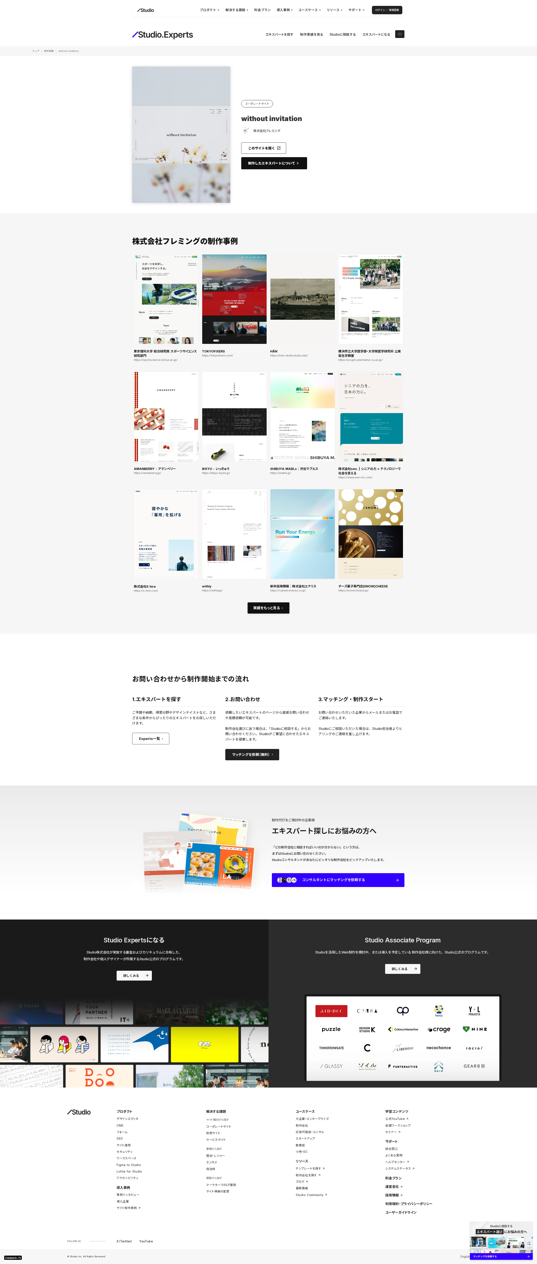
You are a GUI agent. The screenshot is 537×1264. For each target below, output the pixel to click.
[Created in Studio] (13, 1258)
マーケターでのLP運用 (221, 1185)
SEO (120, 1138)
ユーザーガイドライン (401, 1212)
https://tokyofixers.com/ (217, 355)
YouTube (146, 1241)
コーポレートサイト (218, 1126)
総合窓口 (391, 1149)
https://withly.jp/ (212, 590)
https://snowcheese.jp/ (353, 590)
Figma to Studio (129, 1165)
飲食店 (300, 1145)
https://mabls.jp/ (280, 473)
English (465, 1256)
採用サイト (213, 1133)
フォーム (122, 1132)
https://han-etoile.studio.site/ (289, 355)
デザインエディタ (127, 1119)
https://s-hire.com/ (146, 590)
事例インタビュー (128, 1194)
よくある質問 (393, 1155)
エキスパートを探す (279, 35)
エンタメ (211, 1162)
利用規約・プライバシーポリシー (408, 1204)
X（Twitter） (125, 1241)
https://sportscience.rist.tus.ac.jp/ (155, 359)
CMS (120, 1125)
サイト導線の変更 (217, 1191)
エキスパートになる (376, 35)
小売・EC (302, 1151)
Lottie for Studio (129, 1171)
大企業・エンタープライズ (312, 1119)
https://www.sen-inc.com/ (355, 477)
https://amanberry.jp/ (147, 473)
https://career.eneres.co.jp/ (288, 590)
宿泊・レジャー (215, 1155)
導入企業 (123, 1201)
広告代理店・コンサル (310, 1132)
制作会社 (302, 1125)
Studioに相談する (343, 35)
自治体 (210, 1169)
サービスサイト (216, 1139)
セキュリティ (125, 1151)
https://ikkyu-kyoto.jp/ (216, 473)
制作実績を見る (311, 35)
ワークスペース (127, 1158)
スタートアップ (305, 1138)
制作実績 (48, 51)
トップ (35, 51)
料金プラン (393, 1178)
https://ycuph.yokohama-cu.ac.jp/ (360, 359)
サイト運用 (124, 1145)
